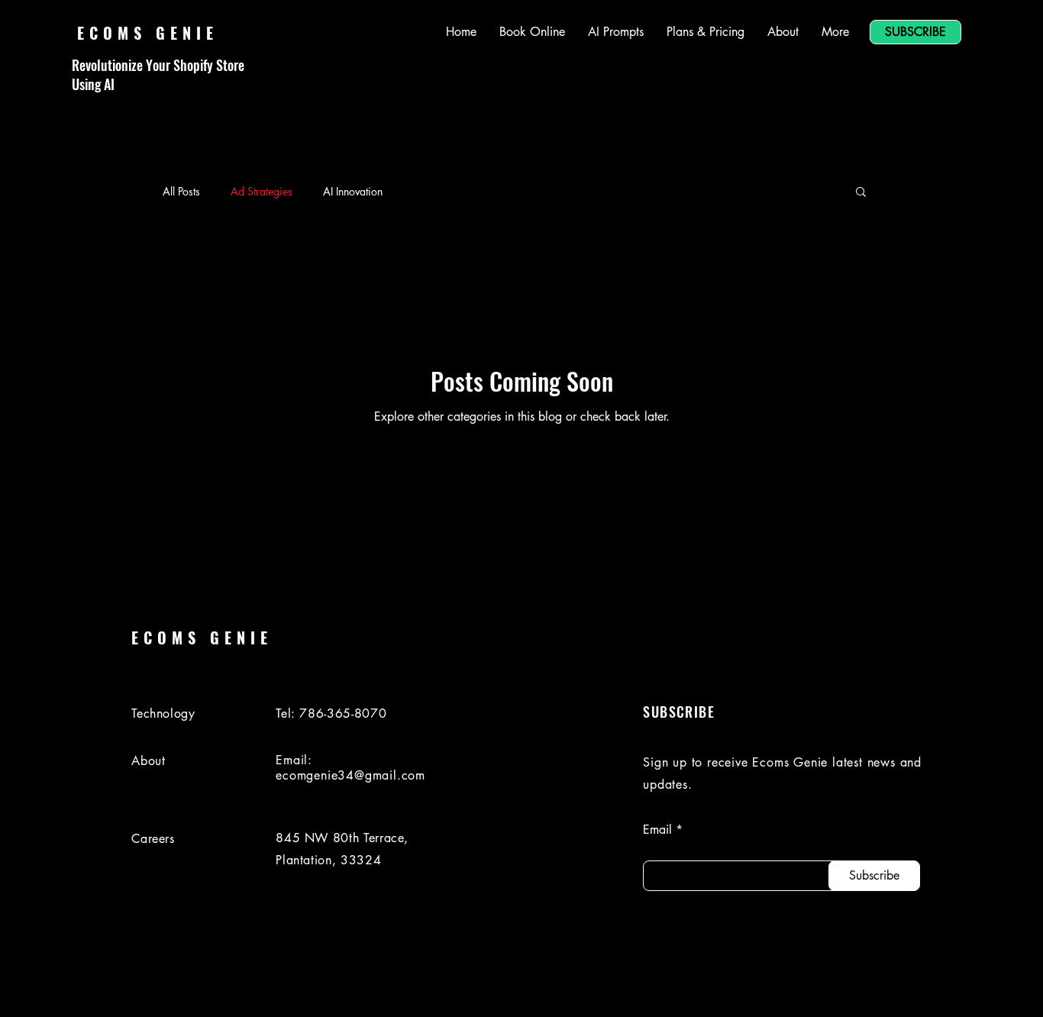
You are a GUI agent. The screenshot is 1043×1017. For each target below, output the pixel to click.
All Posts (181, 191)
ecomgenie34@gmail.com (350, 775)
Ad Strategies (261, 191)
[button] (861, 193)
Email (657, 830)
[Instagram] (940, 989)
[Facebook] (897, 989)
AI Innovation (353, 191)
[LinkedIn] (854, 989)
